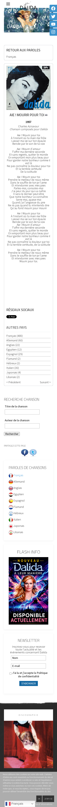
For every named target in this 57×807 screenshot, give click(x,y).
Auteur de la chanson (17, 420)
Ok (39, 799)
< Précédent (13, 382)
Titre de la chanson (16, 406)
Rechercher (12, 434)
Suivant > (45, 382)
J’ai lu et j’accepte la (30, 674)
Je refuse (48, 799)
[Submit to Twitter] (33, 452)
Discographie (28, 714)
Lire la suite (28, 749)
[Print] (46, 115)
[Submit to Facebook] (24, 452)
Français (11, 56)
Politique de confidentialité (33, 674)
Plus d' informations (43, 804)
